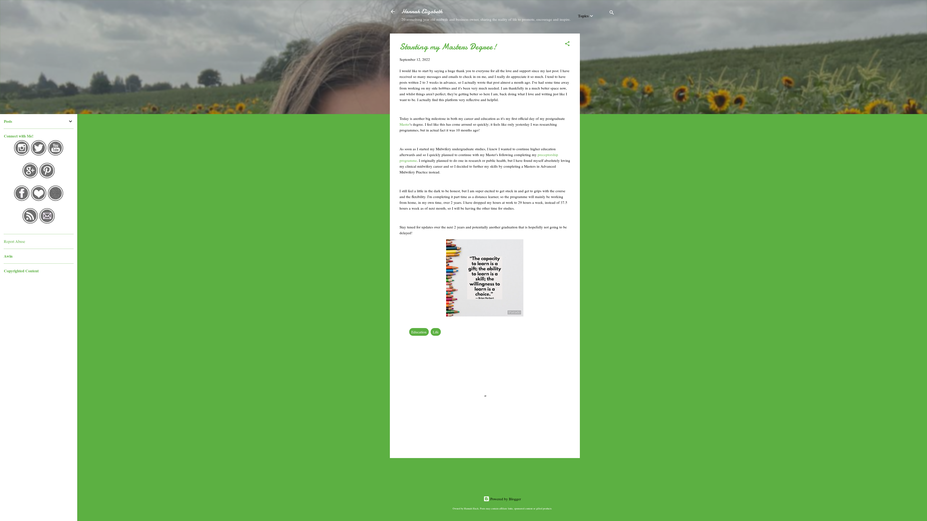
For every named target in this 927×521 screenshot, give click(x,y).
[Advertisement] (599, 106)
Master (405, 124)
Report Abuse (14, 241)
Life (436, 331)
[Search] (612, 13)
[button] (567, 44)
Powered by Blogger (505, 498)
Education (419, 331)
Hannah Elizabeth (421, 11)
